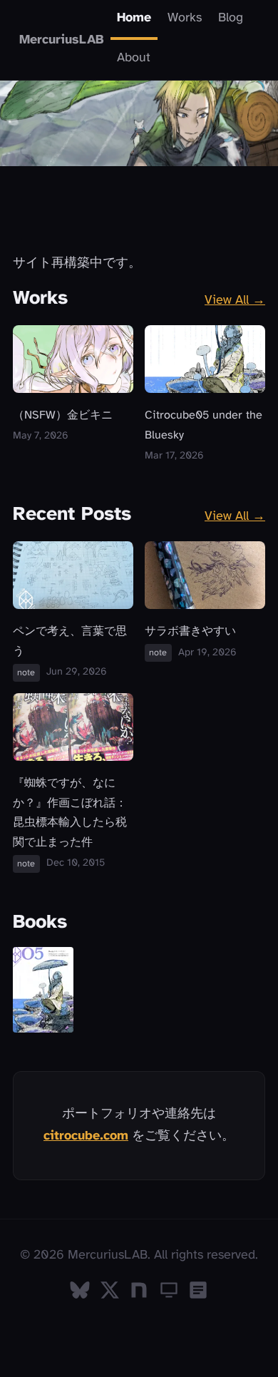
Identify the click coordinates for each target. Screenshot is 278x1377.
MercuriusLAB (61, 39)
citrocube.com (85, 1136)
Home (134, 18)
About (133, 58)
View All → (235, 300)
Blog (230, 18)
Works (185, 18)
